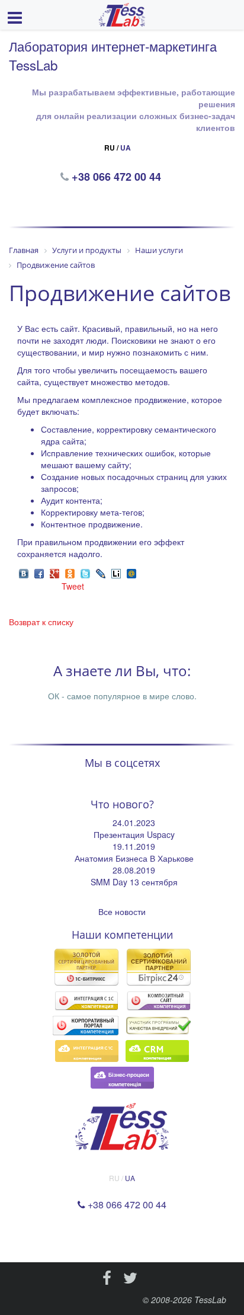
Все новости (122, 911)
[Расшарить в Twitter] (85, 572)
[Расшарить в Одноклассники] (69, 572)
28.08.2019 (134, 870)
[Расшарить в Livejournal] (100, 572)
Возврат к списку (41, 622)
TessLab (210, 1300)
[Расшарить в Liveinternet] (116, 572)
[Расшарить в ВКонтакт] (23, 572)
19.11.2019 (134, 846)
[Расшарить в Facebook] (39, 572)
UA (125, 147)
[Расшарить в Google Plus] (54, 572)
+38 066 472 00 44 (117, 176)
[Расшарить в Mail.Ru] (131, 572)
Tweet (73, 586)
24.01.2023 (134, 822)
